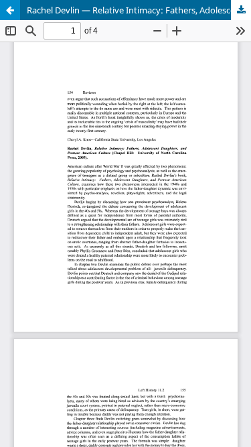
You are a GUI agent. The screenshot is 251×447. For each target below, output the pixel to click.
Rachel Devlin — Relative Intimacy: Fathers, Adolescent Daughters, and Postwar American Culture (139, 10)
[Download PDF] (241, 10)
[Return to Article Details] (10, 10)
